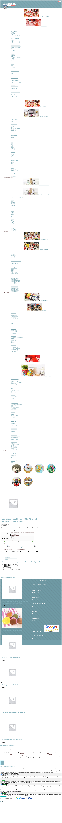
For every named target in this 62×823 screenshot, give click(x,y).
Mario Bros (13, 338)
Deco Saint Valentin (44, 361)
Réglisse (12, 34)
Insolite (12, 269)
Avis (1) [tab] (6, 559)
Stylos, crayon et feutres (15, 436)
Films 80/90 (13, 461)
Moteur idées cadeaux (36, 590)
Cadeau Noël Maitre (15, 290)
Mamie (12, 538)
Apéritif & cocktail (14, 403)
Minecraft (12, 342)
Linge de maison (14, 442)
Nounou (12, 166)
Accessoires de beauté (15, 381)
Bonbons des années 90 (15, 45)
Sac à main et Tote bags (15, 425)
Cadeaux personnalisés (8, 177)
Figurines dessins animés (15, 320)
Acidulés (12, 32)
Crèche (12, 168)
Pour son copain (14, 229)
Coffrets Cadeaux (35, 599)
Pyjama (12, 445)
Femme (12, 154)
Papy (12, 539)
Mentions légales (35, 618)
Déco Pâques (13, 421)
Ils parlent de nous (36, 638)
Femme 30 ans (13, 254)
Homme (12, 155)
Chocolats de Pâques (15, 97)
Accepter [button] (22, 753)
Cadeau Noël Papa (14, 279)
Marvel (12, 457)
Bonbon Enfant (14, 351)
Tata (11, 208)
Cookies (33, 620)
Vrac (12, 65)
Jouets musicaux (14, 317)
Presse (33, 606)
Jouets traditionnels (14, 318)
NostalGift (3, 553)
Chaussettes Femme (14, 391)
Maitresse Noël (14, 130)
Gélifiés (12, 58)
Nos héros (6, 450)
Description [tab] (7, 557)
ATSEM (12, 221)
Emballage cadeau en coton (7, 552)
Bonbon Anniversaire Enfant (16, 82)
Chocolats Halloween (15, 71)
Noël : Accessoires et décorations (19, 552)
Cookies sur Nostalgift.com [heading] (8, 749)
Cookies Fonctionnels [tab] (4, 783)
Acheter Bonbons (35, 597)
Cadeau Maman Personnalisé (43, 194)
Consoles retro (13, 336)
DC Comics (13, 458)
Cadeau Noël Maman (15, 278)
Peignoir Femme (14, 446)
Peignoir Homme (14, 447)
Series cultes (13, 129)
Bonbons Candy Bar (15, 83)
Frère (12, 142)
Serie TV (12, 462)
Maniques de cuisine (15, 402)
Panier (4, 7)
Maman (12, 137)
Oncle (12, 145)
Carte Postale (17, 551)
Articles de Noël (34, 552)
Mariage (12, 270)
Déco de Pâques (48, 376)
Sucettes (12, 64)
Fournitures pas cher (15, 437)
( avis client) (4, 525)
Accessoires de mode (15, 390)
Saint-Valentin (13, 230)
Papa (12, 139)
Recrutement (34, 609)
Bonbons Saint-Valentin (15, 92)
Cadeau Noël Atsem (14, 291)
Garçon (12, 157)
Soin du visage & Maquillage (16, 382)
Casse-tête (13, 327)
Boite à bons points (14, 433)
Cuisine (12, 406)
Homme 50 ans (14, 260)
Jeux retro (44, 310)
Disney (12, 125)
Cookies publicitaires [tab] (4, 778)
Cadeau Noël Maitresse (15, 289)
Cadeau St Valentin (44, 106)
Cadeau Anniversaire (36, 595)
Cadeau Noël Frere (14, 286)
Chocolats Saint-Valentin (15, 90)
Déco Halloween (14, 417)
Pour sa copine (13, 228)
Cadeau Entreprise (14, 273)
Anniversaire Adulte (14, 352)
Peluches (12, 319)
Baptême (12, 271)
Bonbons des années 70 (15, 42)
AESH (12, 222)
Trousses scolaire (14, 429)
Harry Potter (13, 59)
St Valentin (13, 534)
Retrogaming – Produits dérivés (17, 337)
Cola (12, 56)
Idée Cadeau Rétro (36, 592)
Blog (33, 613)
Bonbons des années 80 (15, 43)
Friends (28, 473)
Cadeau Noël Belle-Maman (16, 280)
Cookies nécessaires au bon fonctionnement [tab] (9, 773)
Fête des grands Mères (43, 116)
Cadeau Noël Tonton (15, 288)
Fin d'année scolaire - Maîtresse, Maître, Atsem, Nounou (22, 532)
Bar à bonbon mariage (15, 86)
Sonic (12, 341)
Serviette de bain (14, 449)
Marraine (12, 147)
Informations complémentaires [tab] (11, 558)
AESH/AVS (13, 165)
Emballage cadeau (24, 551)
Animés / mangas (14, 459)
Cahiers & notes (14, 435)
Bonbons (5, 8)
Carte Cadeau (13, 176)
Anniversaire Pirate (14, 350)
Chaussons (13, 448)
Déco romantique (14, 419)
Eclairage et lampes (14, 415)
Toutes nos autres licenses (28, 487)
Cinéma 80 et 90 (14, 121)
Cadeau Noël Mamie (15, 282)
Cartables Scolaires (14, 426)
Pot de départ (13, 267)
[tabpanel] (31, 777)
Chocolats (13, 33)
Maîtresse (12, 162)
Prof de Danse (13, 169)
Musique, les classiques (15, 128)
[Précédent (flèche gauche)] (0, 801)
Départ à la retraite (14, 265)
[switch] (1, 784)
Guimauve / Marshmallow (16, 35)
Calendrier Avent (14, 272)
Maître (12, 163)
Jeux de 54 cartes (14, 330)
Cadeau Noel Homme (43, 249)
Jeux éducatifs (13, 326)
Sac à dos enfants (14, 428)
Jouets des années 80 (44, 300)
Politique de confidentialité (37, 616)
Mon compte (5, 6)
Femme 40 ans (13, 255)
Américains (13, 54)
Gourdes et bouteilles (15, 407)
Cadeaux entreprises (36, 588)
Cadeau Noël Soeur (14, 284)
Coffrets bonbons (14, 31)
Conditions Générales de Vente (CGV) (39, 623)
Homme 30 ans (14, 257)
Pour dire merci (14, 268)
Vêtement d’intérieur (15, 444)
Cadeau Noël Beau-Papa (15, 281)
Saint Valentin (43, 26)
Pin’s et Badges (14, 396)
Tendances (6, 354)
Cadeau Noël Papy (14, 283)
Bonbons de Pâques (14, 96)
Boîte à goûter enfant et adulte (16, 404)
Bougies (12, 414)
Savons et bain (13, 383)
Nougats (12, 60)
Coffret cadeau (13, 122)
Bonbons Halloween (15, 69)
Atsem (12, 164)
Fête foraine (13, 85)
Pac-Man (12, 339)
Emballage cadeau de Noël (33, 551)
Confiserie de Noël (14, 78)
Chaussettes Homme (15, 392)
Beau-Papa (13, 140)
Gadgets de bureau (14, 316)
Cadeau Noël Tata (14, 287)
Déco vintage (13, 416)
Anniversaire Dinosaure (15, 348)
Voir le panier (3, 745)
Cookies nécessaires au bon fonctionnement (10, 774)
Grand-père (13, 205)
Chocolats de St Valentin (44, 16)
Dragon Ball (51, 473)
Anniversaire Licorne (15, 349)
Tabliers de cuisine (14, 400)
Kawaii (12, 126)
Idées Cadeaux (7, 98)
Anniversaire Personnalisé (16, 261)
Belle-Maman (13, 138)
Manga (12, 127)
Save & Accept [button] (3, 796)
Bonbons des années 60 (15, 41)
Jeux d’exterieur (14, 331)
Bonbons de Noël (14, 75)
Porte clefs (13, 395)
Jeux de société (14, 325)
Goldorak (16, 486)
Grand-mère (13, 149)
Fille (11, 156)
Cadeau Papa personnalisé (44, 185)
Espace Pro (34, 611)
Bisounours (39, 473)
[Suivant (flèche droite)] (2, 801)
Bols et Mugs (13, 405)
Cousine (12, 211)
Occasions (6, 231)
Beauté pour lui (14, 384)
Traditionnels (13, 48)
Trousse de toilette (14, 385)
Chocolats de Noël (14, 76)
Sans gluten (13, 63)
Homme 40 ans (14, 258)
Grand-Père (13, 148)
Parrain (12, 146)
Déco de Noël (13, 418)
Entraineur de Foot (14, 170)
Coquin (12, 132)
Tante (12, 144)
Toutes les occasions (15, 535)
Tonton (12, 210)
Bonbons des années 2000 (16, 46)
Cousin (12, 212)
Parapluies (13, 393)
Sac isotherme (13, 409)
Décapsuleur (13, 408)
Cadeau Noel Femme (44, 239)
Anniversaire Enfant (14, 347)
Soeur (12, 143)
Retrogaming (13, 131)
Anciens (12, 40)
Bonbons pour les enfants (15, 47)
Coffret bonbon (14, 124)
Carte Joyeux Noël (10, 551)
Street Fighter (13, 340)
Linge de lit (13, 443)
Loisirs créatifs (13, 329)
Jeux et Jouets (6, 292)
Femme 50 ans (13, 256)
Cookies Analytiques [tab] (4, 792)
